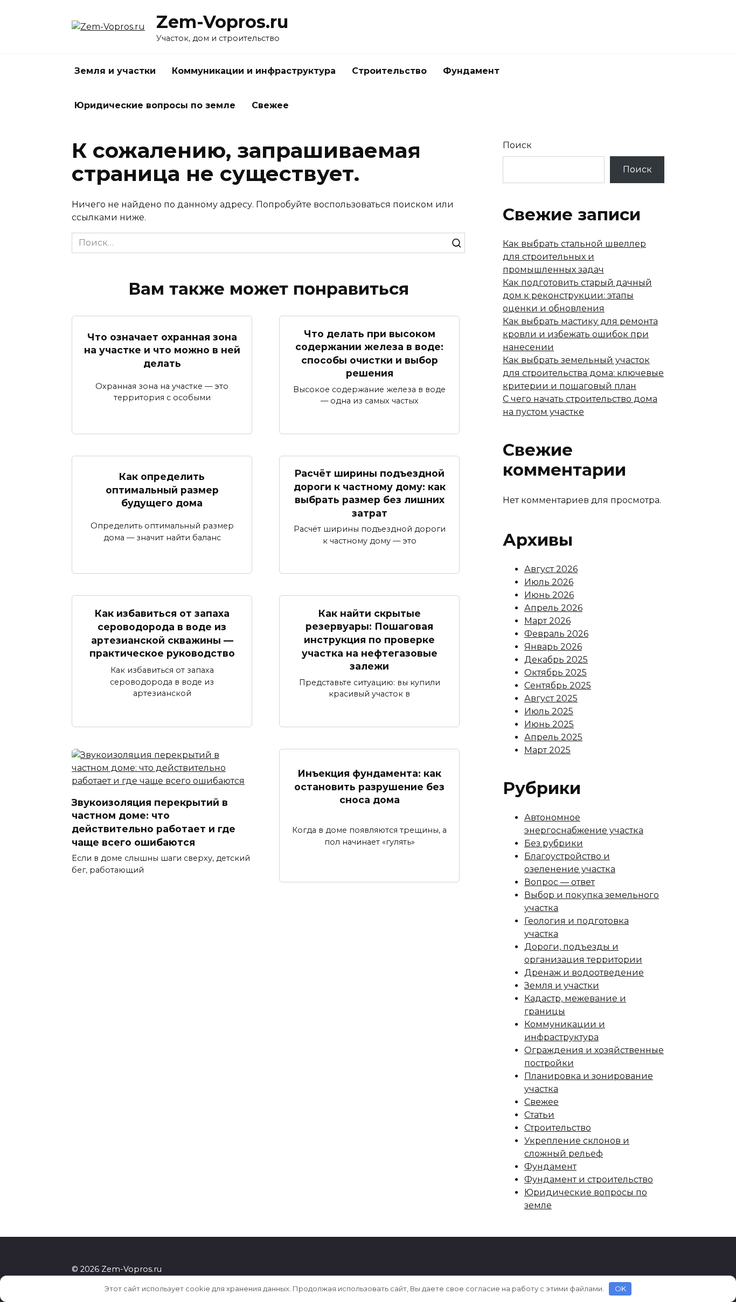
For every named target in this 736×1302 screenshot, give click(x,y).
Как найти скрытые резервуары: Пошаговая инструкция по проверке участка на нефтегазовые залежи (370, 639)
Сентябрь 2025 (557, 685)
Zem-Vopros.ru (222, 21)
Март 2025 (547, 750)
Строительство (389, 71)
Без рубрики (553, 843)
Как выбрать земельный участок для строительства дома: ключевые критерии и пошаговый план (583, 373)
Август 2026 (551, 569)
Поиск (517, 145)
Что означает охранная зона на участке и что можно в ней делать (162, 349)
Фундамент (471, 71)
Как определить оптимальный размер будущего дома (162, 490)
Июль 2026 (548, 582)
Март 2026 (547, 621)
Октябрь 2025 (555, 672)
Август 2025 (551, 698)
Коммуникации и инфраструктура (254, 71)
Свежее (270, 105)
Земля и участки (115, 71)
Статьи (539, 1115)
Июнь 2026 (549, 595)
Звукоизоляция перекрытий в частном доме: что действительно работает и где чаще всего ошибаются (153, 822)
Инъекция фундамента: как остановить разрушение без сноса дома (369, 786)
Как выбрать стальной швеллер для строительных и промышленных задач (574, 257)
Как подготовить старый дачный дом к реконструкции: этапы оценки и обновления (577, 295)
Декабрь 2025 (556, 660)
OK (620, 1288)
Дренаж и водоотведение (584, 972)
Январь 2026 (553, 647)
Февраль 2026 (556, 634)
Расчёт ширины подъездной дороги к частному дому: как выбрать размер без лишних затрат (370, 493)
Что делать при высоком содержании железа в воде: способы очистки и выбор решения (369, 353)
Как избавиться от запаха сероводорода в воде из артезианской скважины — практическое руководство (162, 633)
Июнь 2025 (549, 724)
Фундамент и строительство (588, 1179)
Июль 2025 (548, 711)
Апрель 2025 (553, 737)
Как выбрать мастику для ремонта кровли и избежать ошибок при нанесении (580, 334)
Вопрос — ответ (559, 882)
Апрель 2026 (553, 608)
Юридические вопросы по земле (154, 105)
